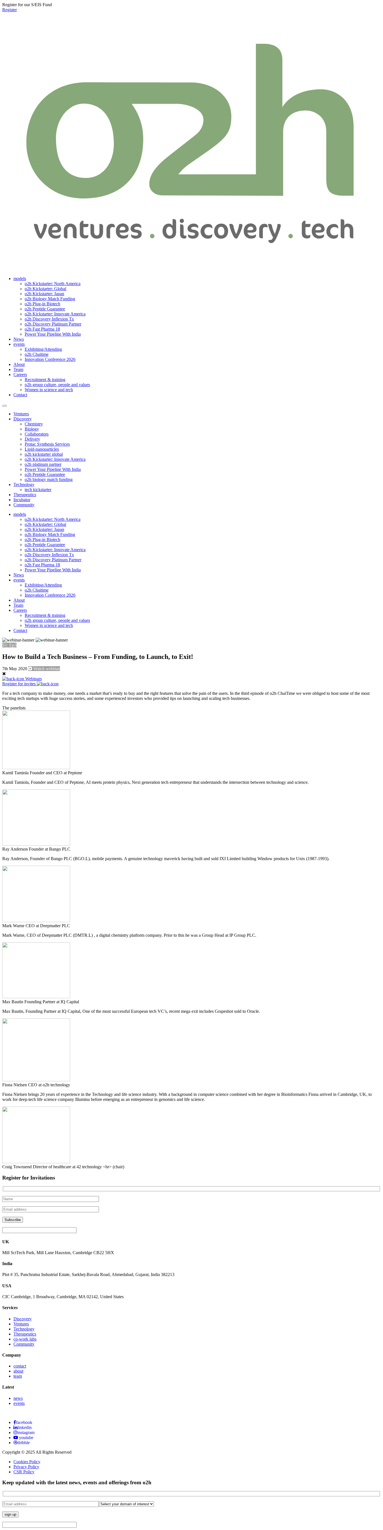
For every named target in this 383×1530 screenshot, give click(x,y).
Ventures (21, 413)
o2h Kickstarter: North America (52, 283)
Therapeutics (24, 494)
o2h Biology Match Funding (50, 298)
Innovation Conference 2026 (50, 359)
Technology (23, 484)
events (19, 344)
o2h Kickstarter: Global (45, 288)
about (18, 1371)
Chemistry (34, 424)
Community (23, 504)
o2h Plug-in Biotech (42, 303)
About (19, 364)
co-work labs (24, 1339)
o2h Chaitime (37, 354)
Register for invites (19, 683)
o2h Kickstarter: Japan (44, 293)
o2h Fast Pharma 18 (42, 329)
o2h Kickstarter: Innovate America (55, 314)
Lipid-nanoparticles (42, 449)
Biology (32, 429)
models (19, 278)
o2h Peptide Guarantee (45, 308)
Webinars (33, 678)
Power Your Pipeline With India (53, 334)
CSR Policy (23, 1471)
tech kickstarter (38, 489)
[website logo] (191, 265)
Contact (20, 394)
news (18, 1398)
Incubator (21, 499)
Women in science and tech (49, 389)
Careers (20, 374)
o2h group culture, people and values (57, 384)
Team (18, 369)
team (17, 1376)
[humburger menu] (4, 406)
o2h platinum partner (43, 464)
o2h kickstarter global (44, 454)
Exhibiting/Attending (43, 349)
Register (9, 9)
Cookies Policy (26, 1461)
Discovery (22, 418)
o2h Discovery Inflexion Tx (49, 319)
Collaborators (37, 434)
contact (19, 1366)
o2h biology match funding (49, 479)
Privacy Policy (26, 1466)
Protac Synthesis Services (47, 444)
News (18, 339)
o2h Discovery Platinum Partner (53, 324)
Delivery (32, 439)
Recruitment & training (45, 379)
